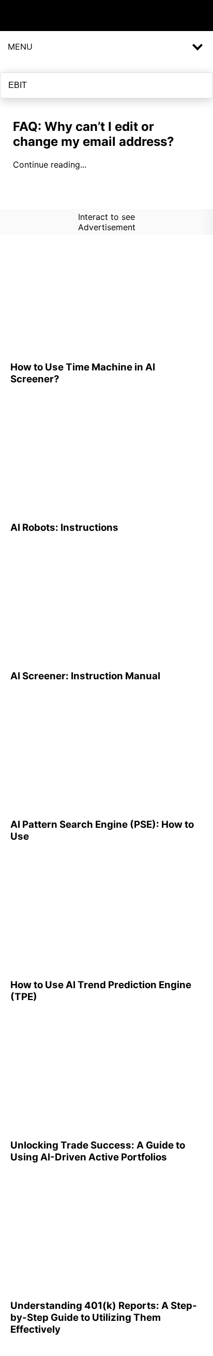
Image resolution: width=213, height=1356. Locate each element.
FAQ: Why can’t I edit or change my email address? (93, 134)
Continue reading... (49, 164)
